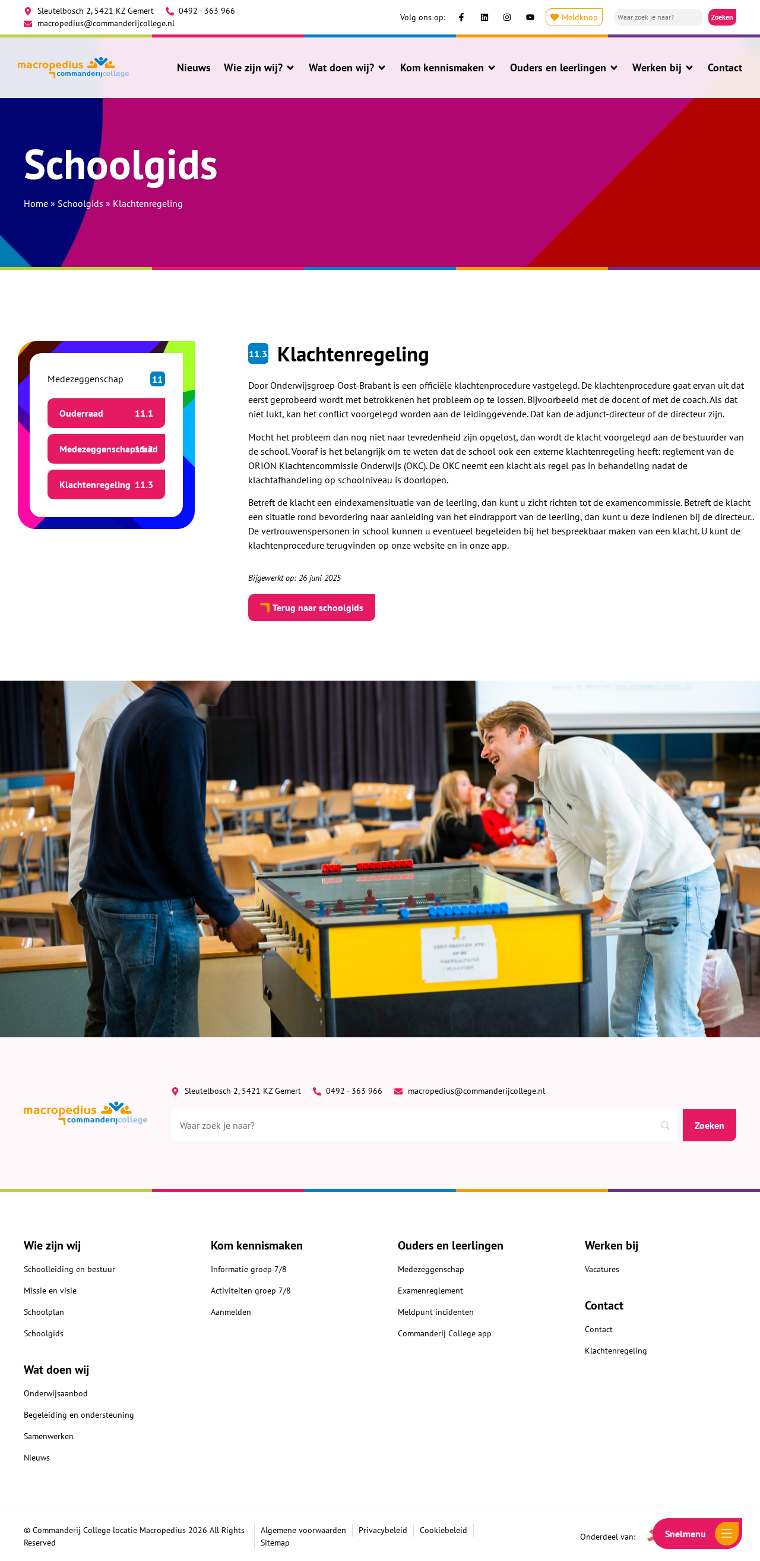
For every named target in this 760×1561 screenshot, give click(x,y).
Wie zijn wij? (253, 68)
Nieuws (194, 68)
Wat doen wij (56, 1369)
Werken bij (657, 68)
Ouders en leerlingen (558, 68)
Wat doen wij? (341, 68)
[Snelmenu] (727, 1534)
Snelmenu (685, 1534)
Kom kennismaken (442, 68)
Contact (725, 68)
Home (36, 203)
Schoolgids (80, 203)
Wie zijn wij (52, 1245)
